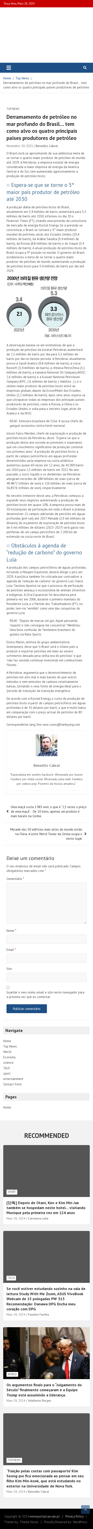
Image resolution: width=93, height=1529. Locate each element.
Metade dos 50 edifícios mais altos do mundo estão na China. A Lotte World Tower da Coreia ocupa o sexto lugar (46, 834)
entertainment (13, 1079)
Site (9, 969)
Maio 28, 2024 (15, 1218)
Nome (11, 931)
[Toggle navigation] (8, 68)
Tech (6, 1068)
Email (11, 950)
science (8, 1063)
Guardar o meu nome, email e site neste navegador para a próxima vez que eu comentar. (45, 994)
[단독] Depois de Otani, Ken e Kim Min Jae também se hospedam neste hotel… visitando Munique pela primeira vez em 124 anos (45, 1207)
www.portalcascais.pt (45, 1516)
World (7, 1052)
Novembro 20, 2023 (19, 146)
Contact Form (12, 1084)
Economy (9, 1057)
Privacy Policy (74, 1516)
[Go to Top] (85, 1509)
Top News (12, 109)
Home (7, 1041)
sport (7, 1073)
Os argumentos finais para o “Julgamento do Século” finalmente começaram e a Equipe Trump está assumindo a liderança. (44, 1389)
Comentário (15, 879)
